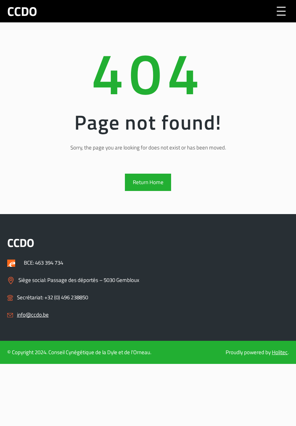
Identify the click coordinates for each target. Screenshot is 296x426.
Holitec (280, 352)
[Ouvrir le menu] (281, 11)
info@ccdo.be (33, 314)
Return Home (148, 182)
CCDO (22, 11)
